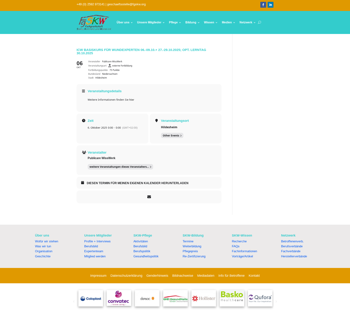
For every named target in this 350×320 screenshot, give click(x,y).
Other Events (171, 135)
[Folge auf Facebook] (263, 5)
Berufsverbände (292, 246)
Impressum (98, 275)
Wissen (209, 22)
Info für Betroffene (231, 275)
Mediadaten (205, 275)
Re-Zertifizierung (194, 256)
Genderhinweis (157, 275)
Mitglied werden (95, 256)
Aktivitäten (140, 241)
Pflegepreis (190, 251)
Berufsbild (91, 246)
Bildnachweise (182, 275)
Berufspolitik (141, 251)
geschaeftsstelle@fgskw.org (126, 4)
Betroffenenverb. (292, 241)
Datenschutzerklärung (126, 275)
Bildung (190, 22)
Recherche (239, 241)
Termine (188, 241)
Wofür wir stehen (46, 241)
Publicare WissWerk (101, 158)
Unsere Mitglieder (149, 22)
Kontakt (254, 275)
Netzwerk (246, 22)
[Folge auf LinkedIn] (270, 5)
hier (131, 99)
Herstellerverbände (294, 256)
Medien (227, 22)
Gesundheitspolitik (146, 256)
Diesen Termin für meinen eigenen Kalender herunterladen (137, 183)
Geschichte (42, 256)
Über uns (123, 22)
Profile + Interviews (97, 241)
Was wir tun (43, 246)
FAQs (236, 246)
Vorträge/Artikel (242, 256)
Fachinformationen (244, 251)
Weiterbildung (192, 246)
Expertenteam (93, 251)
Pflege (173, 22)
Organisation (43, 251)
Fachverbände (290, 251)
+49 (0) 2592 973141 (91, 4)
